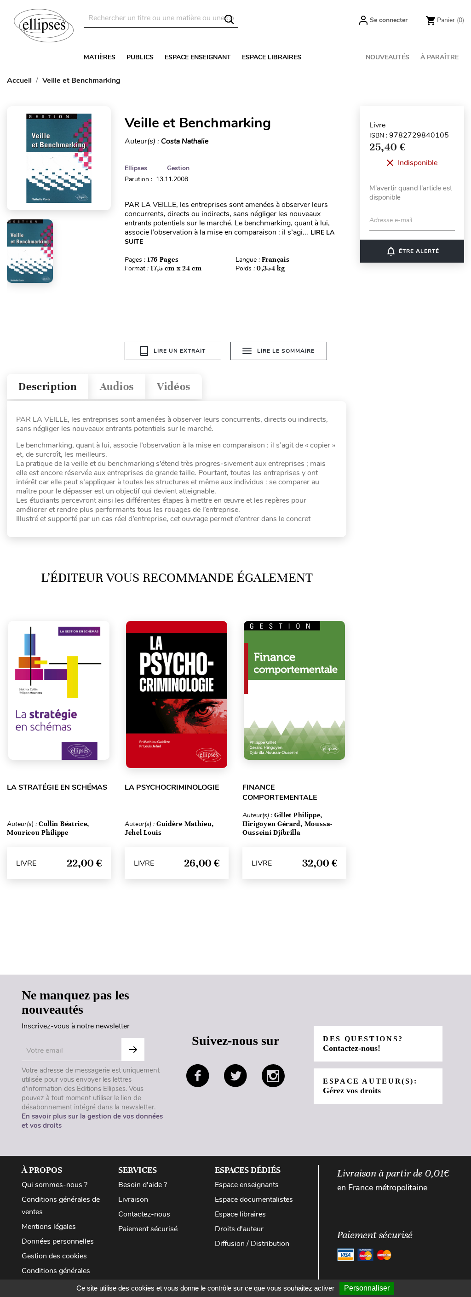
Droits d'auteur (239, 1229)
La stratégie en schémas (57, 787)
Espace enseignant (198, 57)
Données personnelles (58, 1241)
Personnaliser (367, 1288)
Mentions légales (49, 1227)
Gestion (178, 168)
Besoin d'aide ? (142, 1185)
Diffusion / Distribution (252, 1244)
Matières (99, 57)
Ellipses (136, 168)
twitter (235, 1075)
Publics (140, 57)
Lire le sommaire (286, 351)
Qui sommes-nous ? (54, 1185)
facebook (197, 1075)
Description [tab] (47, 386)
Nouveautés (387, 57)
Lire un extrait (180, 351)
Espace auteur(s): (370, 1086)
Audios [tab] (117, 386)
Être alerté (412, 251)
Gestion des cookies (54, 1256)
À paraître (439, 57)
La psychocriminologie (172, 787)
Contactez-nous (144, 1214)
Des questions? (363, 1044)
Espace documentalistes (254, 1199)
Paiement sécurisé (148, 1229)
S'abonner (132, 1049)
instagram (273, 1075)
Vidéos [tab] (173, 386)
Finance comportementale (279, 792)
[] (229, 19)
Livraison (133, 1199)
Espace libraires (271, 57)
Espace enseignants (247, 1185)
